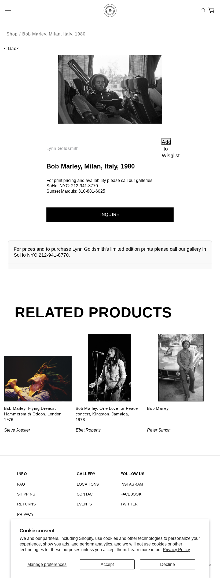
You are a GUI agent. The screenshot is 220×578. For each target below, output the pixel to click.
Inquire (110, 214)
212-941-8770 (84, 186)
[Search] (203, 10)
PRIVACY (25, 514)
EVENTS (84, 504)
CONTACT (86, 494)
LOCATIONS (88, 484)
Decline (167, 564)
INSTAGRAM (131, 484)
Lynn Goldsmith (62, 148)
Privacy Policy (176, 549)
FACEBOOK (130, 494)
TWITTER (129, 504)
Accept (107, 564)
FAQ (21, 484)
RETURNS (26, 504)
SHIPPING (26, 494)
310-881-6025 (91, 191)
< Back (11, 48)
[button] (8, 10)
